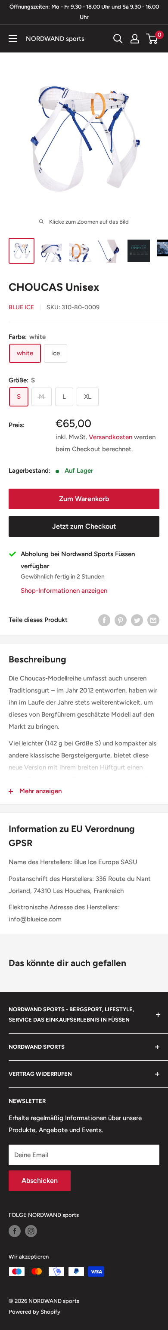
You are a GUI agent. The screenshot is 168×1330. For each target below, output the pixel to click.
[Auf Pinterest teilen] (121, 620)
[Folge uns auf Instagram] (31, 1231)
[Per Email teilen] (153, 620)
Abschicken (40, 1180)
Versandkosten (110, 437)
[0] (152, 39)
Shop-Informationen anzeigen (64, 590)
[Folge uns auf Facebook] (15, 1231)
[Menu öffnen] (13, 38)
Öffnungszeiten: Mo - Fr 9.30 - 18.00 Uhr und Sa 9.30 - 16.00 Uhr (84, 11)
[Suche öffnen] (118, 38)
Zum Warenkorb (84, 499)
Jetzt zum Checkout (84, 526)
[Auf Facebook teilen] (104, 620)
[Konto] (135, 38)
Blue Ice (21, 307)
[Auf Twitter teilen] (137, 620)
